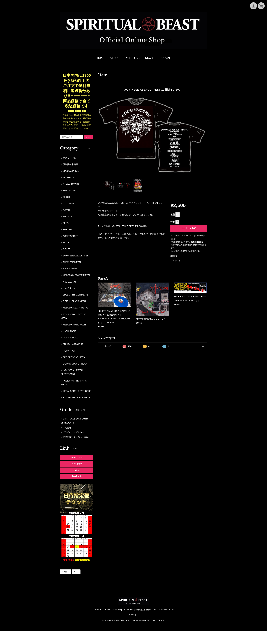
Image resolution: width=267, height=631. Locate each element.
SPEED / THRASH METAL (75, 294)
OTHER (66, 249)
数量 (172, 222)
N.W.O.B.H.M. (69, 282)
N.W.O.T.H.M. (69, 288)
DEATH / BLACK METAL (75, 301)
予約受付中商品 (70, 164)
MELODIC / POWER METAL (76, 275)
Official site (77, 457)
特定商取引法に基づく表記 (76, 437)
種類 (172, 214)
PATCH (66, 210)
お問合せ (67, 427)
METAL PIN (68, 216)
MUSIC (66, 197)
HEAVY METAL (70, 268)
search (88, 137)
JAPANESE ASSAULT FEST (76, 255)
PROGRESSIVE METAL (74, 357)
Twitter (76, 470)
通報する (173, 256)
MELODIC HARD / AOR (74, 324)
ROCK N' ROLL (70, 337)
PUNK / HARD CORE (73, 344)
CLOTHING (68, 203)
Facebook (76, 476)
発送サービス (69, 158)
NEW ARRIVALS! (71, 184)
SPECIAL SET (69, 190)
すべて (107, 346)
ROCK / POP (69, 351)
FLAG (66, 223)
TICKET (67, 242)
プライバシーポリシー (73, 432)
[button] (132, 58)
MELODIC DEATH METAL (75, 307)
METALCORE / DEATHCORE (77, 391)
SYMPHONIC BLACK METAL (77, 397)
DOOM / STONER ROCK (75, 364)
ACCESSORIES (70, 236)
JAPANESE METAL (72, 262)
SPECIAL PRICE (71, 171)
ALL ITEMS (68, 177)
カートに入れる (188, 228)
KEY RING (68, 229)
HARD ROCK (69, 331)
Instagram (77, 463)
